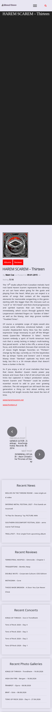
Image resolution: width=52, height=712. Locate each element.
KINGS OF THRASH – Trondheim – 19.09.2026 (24, 671)
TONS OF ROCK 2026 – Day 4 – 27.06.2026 (23, 699)
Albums (7, 262)
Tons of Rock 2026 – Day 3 (16, 632)
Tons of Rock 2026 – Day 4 (16, 625)
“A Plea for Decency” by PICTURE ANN (21, 515)
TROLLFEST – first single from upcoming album (25, 534)
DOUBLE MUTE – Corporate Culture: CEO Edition (26, 573)
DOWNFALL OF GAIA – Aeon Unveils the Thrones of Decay (23, 458)
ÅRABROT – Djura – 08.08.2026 (18, 685)
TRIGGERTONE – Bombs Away (17, 567)
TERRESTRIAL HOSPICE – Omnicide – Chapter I (25, 560)
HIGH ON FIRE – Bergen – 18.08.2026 (20, 678)
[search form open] (45, 5)
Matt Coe (10, 275)
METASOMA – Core (13, 580)
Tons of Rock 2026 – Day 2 (16, 638)
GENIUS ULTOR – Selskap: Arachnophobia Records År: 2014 (18, 444)
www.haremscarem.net (13, 400)
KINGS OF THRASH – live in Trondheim (21, 618)
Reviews (18, 262)
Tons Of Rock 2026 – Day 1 (16, 645)
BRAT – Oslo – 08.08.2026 (15, 692)
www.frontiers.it (10, 404)
